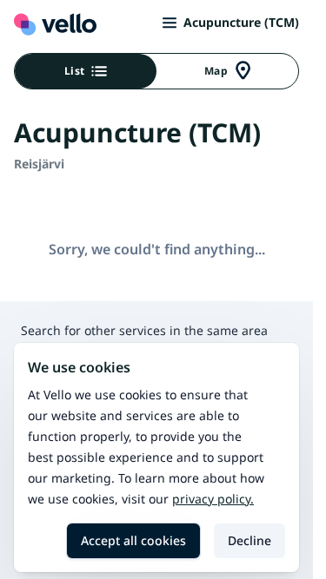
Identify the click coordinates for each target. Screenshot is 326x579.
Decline (249, 540)
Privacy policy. (213, 498)
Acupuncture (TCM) (241, 22)
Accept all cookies (133, 540)
